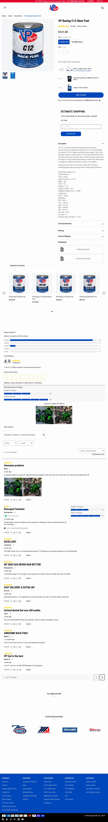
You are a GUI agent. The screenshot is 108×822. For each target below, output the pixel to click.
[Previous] (4, 293)
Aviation (25, 799)
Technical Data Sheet (83, 259)
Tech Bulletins (70, 789)
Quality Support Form (9, 789)
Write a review (82, 26)
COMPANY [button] (5, 778)
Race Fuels (18, 16)
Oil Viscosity (69, 799)
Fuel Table (68, 792)
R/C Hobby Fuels (50, 789)
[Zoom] (6, 67)
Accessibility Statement (10, 810)
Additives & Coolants (51, 796)
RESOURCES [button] (69, 778)
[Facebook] (3, 819)
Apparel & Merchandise (52, 799)
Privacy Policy (6, 796)
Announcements (70, 782)
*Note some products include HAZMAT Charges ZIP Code (79, 118)
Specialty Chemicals (30, 796)
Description (62, 144)
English (100, 1)
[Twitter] (7, 819)
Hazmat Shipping (64, 236)
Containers (47, 803)
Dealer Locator (91, 782)
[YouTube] (23, 819)
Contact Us (6, 792)
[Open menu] (5, 7)
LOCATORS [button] (90, 778)
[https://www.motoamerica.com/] (8, 730)
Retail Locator (91, 785)
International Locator (93, 792)
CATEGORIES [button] (48, 778)
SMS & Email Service (9, 806)
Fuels (10, 16)
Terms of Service (8, 803)
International (27, 789)
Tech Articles (69, 785)
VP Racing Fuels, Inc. (93, 816)
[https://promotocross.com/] (34, 729)
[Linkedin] (19, 819)
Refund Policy (6, 799)
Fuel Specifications (65, 224)
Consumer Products (30, 782)
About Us (5, 782)
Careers (4, 785)
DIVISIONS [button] (26, 778)
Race (24, 785)
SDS (66, 796)
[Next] (104, 293)
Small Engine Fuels (50, 785)
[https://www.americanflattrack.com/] (59, 730)
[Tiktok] (11, 819)
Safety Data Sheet (83, 249)
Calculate (71, 134)
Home (4, 16)
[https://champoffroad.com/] (84, 730)
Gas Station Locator (93, 789)
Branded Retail (28, 792)
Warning (61, 231)
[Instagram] (15, 819)
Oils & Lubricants (49, 792)
